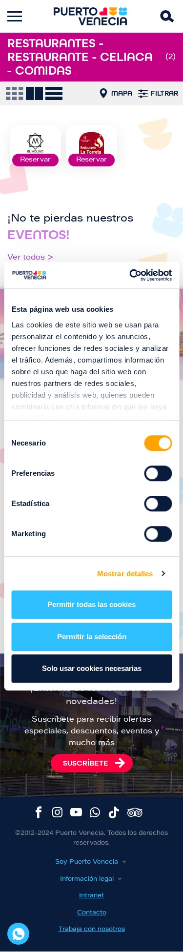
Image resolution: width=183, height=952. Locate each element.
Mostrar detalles (125, 573)
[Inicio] (90, 16)
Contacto (91, 913)
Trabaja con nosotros (92, 929)
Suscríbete (85, 763)
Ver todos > (30, 258)
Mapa (121, 93)
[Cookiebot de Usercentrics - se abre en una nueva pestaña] (130, 275)
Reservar (35, 160)
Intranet (91, 895)
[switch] (158, 473)
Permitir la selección (91, 636)
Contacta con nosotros (18, 934)
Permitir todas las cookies (91, 604)
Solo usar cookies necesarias (92, 668)
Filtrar (164, 93)
